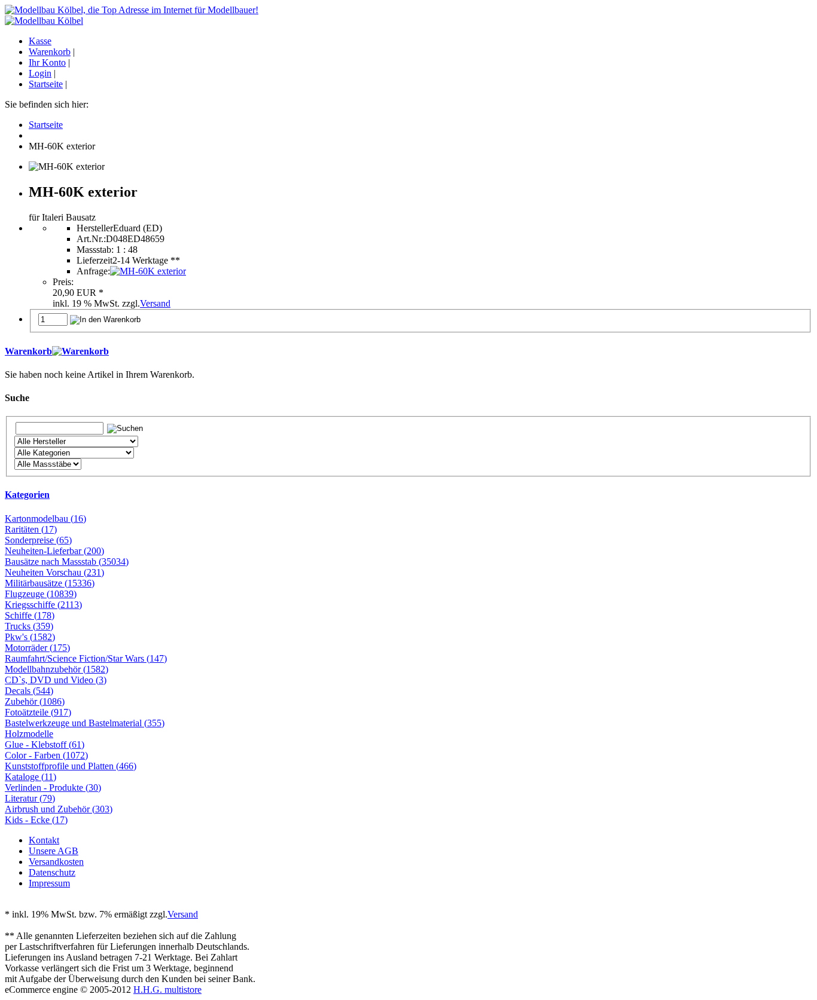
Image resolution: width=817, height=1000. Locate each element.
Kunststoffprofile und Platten (70, 766)
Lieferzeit (94, 260)
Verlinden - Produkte (53, 787)
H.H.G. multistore (167, 989)
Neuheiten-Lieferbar (54, 551)
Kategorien (27, 495)
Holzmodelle (29, 734)
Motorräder (37, 648)
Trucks (29, 626)
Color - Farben (46, 755)
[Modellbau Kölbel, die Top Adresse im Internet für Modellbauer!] (131, 10)
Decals (29, 691)
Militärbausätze (49, 583)
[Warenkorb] (80, 351)
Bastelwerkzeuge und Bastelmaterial (84, 723)
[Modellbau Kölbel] (44, 21)
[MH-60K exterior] (148, 271)
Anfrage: (93, 271)
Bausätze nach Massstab (67, 561)
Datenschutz (52, 872)
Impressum (49, 883)
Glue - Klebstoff (44, 744)
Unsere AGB (53, 851)
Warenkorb (50, 52)
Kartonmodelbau (45, 518)
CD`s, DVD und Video (55, 680)
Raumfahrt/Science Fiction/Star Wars (86, 658)
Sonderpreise (38, 540)
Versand (155, 303)
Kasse (40, 41)
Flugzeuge (41, 594)
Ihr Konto (47, 62)
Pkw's (30, 637)
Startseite (46, 84)
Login (40, 73)
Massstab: (95, 249)
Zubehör (35, 701)
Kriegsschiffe (43, 605)
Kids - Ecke (36, 820)
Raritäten (31, 529)
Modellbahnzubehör (56, 669)
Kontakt (44, 840)
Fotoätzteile (38, 712)
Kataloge (30, 777)
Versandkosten (56, 862)
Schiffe (29, 615)
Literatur (30, 798)
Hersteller (95, 228)
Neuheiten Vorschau (54, 572)
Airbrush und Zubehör (58, 809)
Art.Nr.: (91, 239)
